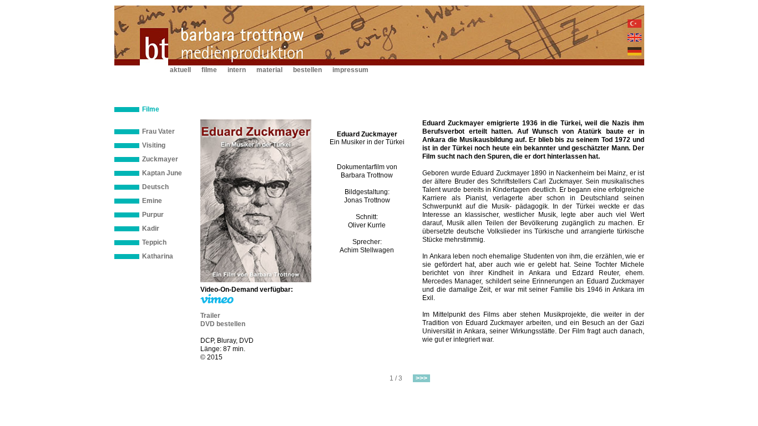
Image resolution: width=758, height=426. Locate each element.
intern (237, 70)
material (269, 70)
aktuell (180, 70)
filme (209, 70)
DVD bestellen (222, 324)
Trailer (210, 316)
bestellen (307, 70)
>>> (421, 378)
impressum (350, 70)
